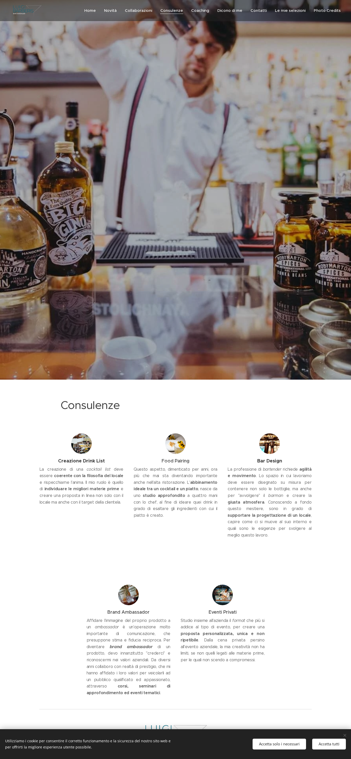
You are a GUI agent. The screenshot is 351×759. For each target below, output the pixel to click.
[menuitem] (91, 10)
